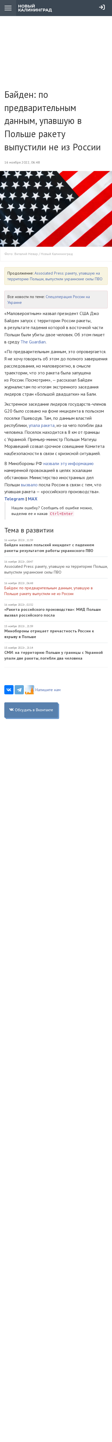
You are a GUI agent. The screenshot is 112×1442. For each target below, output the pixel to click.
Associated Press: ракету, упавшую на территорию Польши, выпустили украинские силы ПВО (56, 569)
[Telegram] (19, 689)
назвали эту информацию (68, 463)
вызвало (29, 484)
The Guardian (33, 342)
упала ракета (42, 425)
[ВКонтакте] (8, 689)
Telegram (14, 499)
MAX (32, 499)
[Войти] (102, 7)
